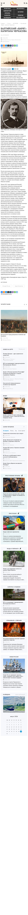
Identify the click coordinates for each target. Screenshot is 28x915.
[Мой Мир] (6, 46)
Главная (3, 23)
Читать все (22, 349)
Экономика (20, 8)
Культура (7, 15)
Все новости (20, 17)
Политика (7, 8)
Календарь (7, 17)
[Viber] (13, 46)
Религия (20, 15)
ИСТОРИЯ (15, 23)
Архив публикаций (20, 694)
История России (6, 286)
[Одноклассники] (4, 46)
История (20, 12)
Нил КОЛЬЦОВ (5, 35)
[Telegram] (17, 46)
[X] (8, 46)
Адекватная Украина (7, 12)
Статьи (8, 23)
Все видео (22, 396)
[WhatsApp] (15, 46)
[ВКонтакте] (2, 46)
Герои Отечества (19, 286)
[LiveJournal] (10, 46)
